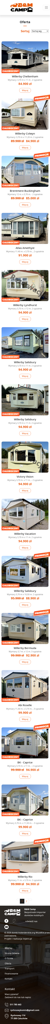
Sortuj (25, 31)
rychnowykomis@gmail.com (24, 1010)
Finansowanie (11, 973)
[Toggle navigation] (46, 7)
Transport (9, 968)
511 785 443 (15, 1004)
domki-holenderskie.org (23, 932)
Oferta (8, 963)
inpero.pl (27, 938)
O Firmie (9, 958)
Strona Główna (12, 953)
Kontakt (8, 978)
